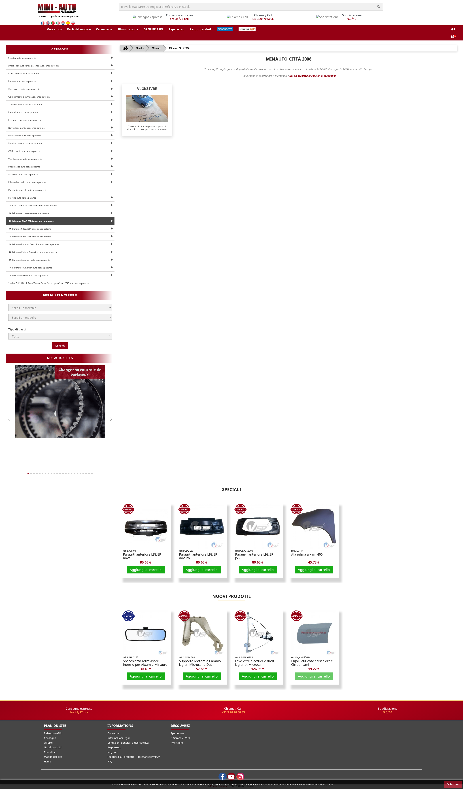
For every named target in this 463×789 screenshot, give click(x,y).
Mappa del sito (53, 756)
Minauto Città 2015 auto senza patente (31, 236)
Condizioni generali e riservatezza (128, 742)
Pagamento (114, 747)
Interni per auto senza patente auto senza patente (33, 65)
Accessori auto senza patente (23, 174)
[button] (54, 29)
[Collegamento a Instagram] (240, 777)
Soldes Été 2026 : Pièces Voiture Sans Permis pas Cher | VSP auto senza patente (48, 283)
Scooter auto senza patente (22, 57)
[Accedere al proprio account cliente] (452, 29)
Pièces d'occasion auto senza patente (27, 182)
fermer (454, 784)
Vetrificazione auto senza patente (25, 158)
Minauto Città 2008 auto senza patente (32, 221)
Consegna (50, 738)
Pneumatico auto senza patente (24, 166)
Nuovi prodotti (231, 596)
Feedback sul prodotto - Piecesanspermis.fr (133, 756)
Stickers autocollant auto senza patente (28, 275)
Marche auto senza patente (22, 197)
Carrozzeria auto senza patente (24, 89)
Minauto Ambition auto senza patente (30, 259)
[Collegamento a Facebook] (222, 777)
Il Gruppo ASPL (53, 733)
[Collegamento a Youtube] (231, 777)
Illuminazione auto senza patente (25, 143)
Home (47, 761)
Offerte (48, 742)
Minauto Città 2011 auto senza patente (31, 228)
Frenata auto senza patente (22, 81)
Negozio (112, 752)
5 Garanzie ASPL (180, 738)
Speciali (231, 489)
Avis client (177, 742)
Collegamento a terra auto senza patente (29, 96)
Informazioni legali (118, 738)
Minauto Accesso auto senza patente (30, 213)
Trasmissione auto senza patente (25, 104)
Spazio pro (177, 733)
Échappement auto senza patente (25, 120)
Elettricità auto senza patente (23, 112)
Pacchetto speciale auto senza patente (27, 190)
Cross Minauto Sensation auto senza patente (34, 205)
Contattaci (50, 752)
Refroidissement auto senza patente (26, 127)
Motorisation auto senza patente (24, 135)
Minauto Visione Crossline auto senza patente (34, 252)
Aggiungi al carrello (146, 569)
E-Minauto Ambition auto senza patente (31, 267)
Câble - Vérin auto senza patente (24, 151)
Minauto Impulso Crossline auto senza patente (35, 244)
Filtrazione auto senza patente (23, 73)
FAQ (109, 761)
